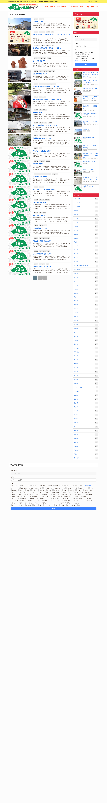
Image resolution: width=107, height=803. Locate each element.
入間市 (85, 234)
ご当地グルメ (42, 31)
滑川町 (85, 375)
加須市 (85, 242)
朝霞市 (85, 336)
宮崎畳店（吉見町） (39, 163)
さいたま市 (85, 198)
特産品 (47, 45)
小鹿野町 (85, 289)
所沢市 (85, 320)
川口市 (85, 297)
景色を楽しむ (51, 71)
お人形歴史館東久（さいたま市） (43, 253)
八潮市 (85, 238)
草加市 (85, 418)
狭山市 (85, 383)
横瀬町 (85, 363)
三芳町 (85, 210)
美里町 (85, 410)
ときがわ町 (85, 202)
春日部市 (85, 332)
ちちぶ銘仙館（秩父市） (40, 228)
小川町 (85, 285)
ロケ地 (35, 58)
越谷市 (85, 438)
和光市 (85, 257)
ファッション (36, 45)
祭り (40, 148)
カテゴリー (78, 43)
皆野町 (85, 399)
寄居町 (85, 277)
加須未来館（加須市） (39, 215)
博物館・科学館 (51, 135)
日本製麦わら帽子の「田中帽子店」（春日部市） (47, 48)
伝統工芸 (48, 31)
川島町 (85, 301)
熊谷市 (85, 379)
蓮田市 (85, 422)
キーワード (78, 36)
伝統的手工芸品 (42, 96)
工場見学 (44, 109)
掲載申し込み (94, 6)
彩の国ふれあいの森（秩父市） (42, 138)
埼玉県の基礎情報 (61, 6)
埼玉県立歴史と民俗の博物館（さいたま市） (46, 86)
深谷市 (85, 371)
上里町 (85, 222)
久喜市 (85, 226)
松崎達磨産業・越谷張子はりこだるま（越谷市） (47, 99)
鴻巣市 (85, 454)
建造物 (41, 71)
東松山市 (85, 348)
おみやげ (36, 31)
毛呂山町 (85, 367)
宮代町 (85, 273)
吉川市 (85, 250)
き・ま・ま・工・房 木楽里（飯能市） (45, 189)
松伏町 (85, 356)
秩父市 (85, 407)
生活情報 (85, 391)
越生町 (85, 434)
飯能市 (85, 446)
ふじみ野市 (85, 206)
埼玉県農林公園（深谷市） (41, 176)
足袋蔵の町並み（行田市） (41, 73)
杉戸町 (85, 344)
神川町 (85, 403)
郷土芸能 (48, 161)
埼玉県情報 (85, 269)
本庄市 (85, 340)
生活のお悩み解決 (73, 6)
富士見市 (85, 281)
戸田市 (85, 316)
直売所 (52, 45)
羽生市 (85, 414)
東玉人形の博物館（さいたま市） (43, 241)
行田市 (85, 430)
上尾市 (85, 218)
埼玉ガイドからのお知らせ (85, 265)
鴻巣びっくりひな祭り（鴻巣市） (43, 151)
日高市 (85, 328)
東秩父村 (85, 352)
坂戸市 (85, 261)
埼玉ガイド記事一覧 (50, 6)
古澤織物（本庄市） (39, 21)
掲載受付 (96, 1)
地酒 (52, 31)
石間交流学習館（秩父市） (41, 202)
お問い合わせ (89, 1)
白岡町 (85, 395)
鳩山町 (85, 450)
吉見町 (85, 253)
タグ (76, 49)
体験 (45, 58)
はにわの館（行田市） (39, 61)
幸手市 (85, 308)
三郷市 (85, 214)
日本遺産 (45, 71)
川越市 (85, 304)
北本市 (85, 246)
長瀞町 (85, 442)
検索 (86, 64)
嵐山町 (85, 293)
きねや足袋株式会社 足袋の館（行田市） (45, 125)
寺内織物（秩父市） (39, 112)
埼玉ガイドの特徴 (84, 6)
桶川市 (85, 359)
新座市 (85, 324)
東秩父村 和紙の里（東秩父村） (43, 266)
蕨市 (85, 426)
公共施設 (49, 58)
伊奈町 (85, 230)
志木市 (85, 312)
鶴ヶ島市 (85, 458)
